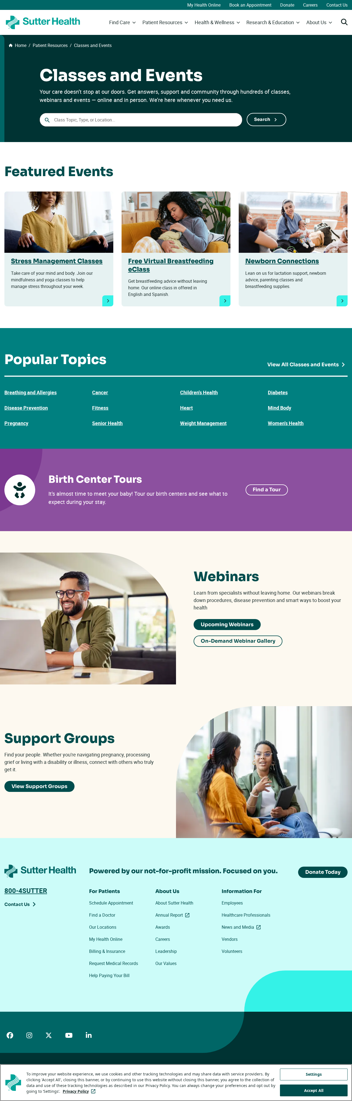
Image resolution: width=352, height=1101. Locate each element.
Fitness (100, 407)
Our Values (166, 963)
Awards (162, 927)
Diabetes (278, 392)
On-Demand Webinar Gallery (238, 641)
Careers (310, 5)
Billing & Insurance (107, 951)
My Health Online (204, 5)
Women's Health (286, 423)
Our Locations (102, 927)
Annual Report (173, 915)
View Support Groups (39, 786)
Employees (232, 903)
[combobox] (141, 119)
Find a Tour (267, 490)
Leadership (166, 951)
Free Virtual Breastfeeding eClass (171, 265)
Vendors (230, 939)
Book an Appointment (250, 5)
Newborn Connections (282, 261)
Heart (186, 407)
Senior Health (107, 423)
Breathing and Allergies (30, 392)
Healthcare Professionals (246, 915)
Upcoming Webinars (227, 625)
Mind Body (279, 407)
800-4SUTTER (25, 890)
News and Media (242, 927)
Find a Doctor (102, 915)
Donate (287, 5)
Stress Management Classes (57, 261)
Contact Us (337, 5)
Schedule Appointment (111, 903)
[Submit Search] (266, 119)
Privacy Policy (80, 1091)
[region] (176, 1082)
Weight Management (203, 423)
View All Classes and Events (303, 365)
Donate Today (322, 872)
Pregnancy (16, 423)
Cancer (100, 392)
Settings (314, 1074)
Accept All (313, 1090)
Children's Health (199, 392)
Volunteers (232, 951)
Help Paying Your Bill (109, 975)
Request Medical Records (113, 963)
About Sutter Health (174, 903)
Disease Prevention (26, 407)
